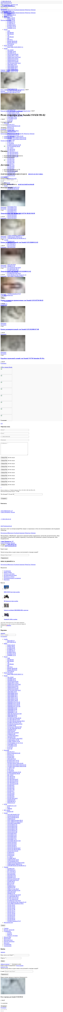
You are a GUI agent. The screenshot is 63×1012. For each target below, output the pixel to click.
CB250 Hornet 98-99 (12, 681)
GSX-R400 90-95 (12, 833)
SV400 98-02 (10, 852)
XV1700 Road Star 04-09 (14, 267)
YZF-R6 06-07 (11, 916)
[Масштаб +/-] (6, 1009)
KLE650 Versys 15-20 (13, 134)
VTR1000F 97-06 (12, 117)
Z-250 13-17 (10, 142)
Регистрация (19, 965)
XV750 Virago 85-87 (12, 899)
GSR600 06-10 (11, 819)
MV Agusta (7, 183)
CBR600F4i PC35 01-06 (13, 706)
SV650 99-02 (14, 70)
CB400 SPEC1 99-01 (13, 683)
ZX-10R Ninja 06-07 (12, 152)
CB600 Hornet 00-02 (12, 686)
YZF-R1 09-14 (11, 911)
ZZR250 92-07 (11, 175)
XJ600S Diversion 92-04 (13, 890)
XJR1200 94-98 (11, 264)
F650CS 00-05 (11, 645)
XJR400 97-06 (11, 266)
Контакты (6, 579)
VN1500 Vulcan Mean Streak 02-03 (16, 137)
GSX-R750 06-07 (12, 218)
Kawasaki (6, 123)
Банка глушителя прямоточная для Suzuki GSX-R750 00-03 (22, 300)
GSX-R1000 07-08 (12, 829)
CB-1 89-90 (10, 677)
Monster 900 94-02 (12, 670)
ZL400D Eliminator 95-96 (14, 145)
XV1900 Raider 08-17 (13, 269)
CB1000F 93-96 (11, 678)
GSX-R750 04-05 (12, 216)
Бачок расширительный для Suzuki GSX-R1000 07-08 (20, 329)
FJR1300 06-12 (11, 870)
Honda (5, 675)
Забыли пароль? (5, 964)
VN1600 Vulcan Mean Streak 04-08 (16, 139)
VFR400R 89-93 (11, 729)
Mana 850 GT (11, 640)
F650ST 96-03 (11, 646)
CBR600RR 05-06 (12, 709)
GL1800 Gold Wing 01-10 (14, 722)
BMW (5, 643)
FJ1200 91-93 (10, 241)
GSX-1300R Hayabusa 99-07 (15, 821)
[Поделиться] (3, 1009)
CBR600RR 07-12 (12, 710)
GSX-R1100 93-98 (12, 832)
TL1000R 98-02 (11, 858)
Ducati (5, 656)
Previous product (5, 71)
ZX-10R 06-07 (11, 150)
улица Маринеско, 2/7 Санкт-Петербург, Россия (8, 511)
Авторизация (7, 946)
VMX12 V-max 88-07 (13, 889)
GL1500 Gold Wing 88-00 (14, 91)
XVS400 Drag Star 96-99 (14, 273)
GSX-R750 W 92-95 (12, 851)
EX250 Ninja (10, 129)
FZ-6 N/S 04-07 (11, 245)
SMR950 (9, 808)
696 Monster (10, 661)
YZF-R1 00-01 (11, 905)
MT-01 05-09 (10, 883)
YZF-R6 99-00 (11, 919)
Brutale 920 (10, 811)
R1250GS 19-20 (11, 653)
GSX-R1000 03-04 (12, 826)
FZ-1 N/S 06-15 (11, 244)
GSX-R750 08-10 (12, 846)
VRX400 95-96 (11, 737)
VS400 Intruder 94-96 (13, 859)
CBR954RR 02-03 (12, 716)
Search (3, 298)
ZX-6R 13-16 (10, 165)
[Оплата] (1, 627)
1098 (8, 658)
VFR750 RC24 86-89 (13, 732)
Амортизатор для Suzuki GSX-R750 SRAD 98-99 (18, 213)
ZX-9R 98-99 (10, 797)
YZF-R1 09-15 (11, 912)
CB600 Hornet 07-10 (12, 687)
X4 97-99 (9, 748)
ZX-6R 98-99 (10, 166)
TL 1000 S (10, 857)
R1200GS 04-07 (11, 652)
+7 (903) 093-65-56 (6, 519)
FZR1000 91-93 (11, 877)
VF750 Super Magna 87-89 (14, 727)
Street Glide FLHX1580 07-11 (15, 674)
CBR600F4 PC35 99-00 (13, 705)
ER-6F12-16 (10, 127)
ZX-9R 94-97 (10, 168)
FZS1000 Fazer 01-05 (13, 880)
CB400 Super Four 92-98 (14, 684)
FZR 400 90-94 (11, 247)
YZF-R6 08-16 (11, 918)
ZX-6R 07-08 (10, 162)
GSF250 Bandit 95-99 (13, 188)
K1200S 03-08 (11, 648)
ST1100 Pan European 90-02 (14, 724)
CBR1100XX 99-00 (12, 700)
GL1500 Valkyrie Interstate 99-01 (16, 721)
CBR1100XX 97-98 (12, 72)
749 (8, 662)
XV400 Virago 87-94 (12, 897)
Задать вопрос (8, 138)
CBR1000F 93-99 (12, 691)
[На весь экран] (4, 1009)
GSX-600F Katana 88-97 (13, 823)
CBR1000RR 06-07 (12, 694)
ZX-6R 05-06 (10, 161)
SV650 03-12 (10, 854)
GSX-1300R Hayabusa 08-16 (15, 820)
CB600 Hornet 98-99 (12, 689)
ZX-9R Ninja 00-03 (12, 798)
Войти (2, 961)
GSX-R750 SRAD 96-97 (14, 848)
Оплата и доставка (9, 136)
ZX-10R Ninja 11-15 (12, 782)
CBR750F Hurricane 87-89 (14, 713)
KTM (5, 804)
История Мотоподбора (10, 575)
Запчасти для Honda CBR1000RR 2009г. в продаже (16, 610)
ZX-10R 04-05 (11, 149)
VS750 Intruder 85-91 (13, 861)
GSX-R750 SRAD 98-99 (14, 849)
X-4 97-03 (10, 120)
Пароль (3, 958)
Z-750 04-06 (10, 143)
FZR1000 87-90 (11, 875)
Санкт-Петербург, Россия (8, 542)
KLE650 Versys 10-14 (13, 760)
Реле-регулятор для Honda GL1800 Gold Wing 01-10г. (15, 111)
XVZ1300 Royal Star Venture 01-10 (16, 275)
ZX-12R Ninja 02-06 (12, 783)
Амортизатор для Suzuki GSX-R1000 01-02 (16, 271)
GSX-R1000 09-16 (12, 830)
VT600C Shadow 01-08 (13, 741)
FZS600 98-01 (11, 881)
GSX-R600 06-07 (12, 210)
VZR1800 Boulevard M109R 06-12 (16, 238)
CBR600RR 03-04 (12, 708)
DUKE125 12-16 (11, 178)
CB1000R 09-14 (11, 680)
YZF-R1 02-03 (11, 906)
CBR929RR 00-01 (12, 715)
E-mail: (2, 971)
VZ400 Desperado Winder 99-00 (15, 862)
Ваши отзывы (8, 572)
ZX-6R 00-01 (10, 158)
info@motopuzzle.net (6, 2)
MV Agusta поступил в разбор (11, 601)
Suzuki (6, 185)
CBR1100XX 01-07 (12, 697)
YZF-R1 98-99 (11, 913)
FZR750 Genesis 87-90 (13, 878)
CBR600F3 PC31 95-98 (13, 703)
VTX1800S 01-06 (12, 118)
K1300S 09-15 (11, 651)
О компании (7, 571)
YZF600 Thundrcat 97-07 (14, 294)
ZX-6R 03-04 (10, 159)
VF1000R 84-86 (11, 725)
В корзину (3, 127)
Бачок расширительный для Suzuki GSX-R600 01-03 (19, 242)
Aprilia (6, 639)
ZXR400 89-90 (11, 172)
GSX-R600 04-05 (12, 209)
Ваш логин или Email (7, 955)
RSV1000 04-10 (11, 642)
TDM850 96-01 (11, 886)
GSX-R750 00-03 (12, 215)
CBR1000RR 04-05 (12, 693)
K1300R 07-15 (11, 649)
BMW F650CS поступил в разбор (12, 592)
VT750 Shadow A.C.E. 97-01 (15, 743)
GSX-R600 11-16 (11, 212)
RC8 (8, 807)
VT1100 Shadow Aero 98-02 (14, 738)
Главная (3, 70)
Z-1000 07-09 (10, 767)
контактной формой (26, 184)
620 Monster (10, 659)
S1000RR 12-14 (11, 655)
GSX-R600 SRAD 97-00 (14, 840)
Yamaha (6, 240)
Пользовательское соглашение (12, 578)
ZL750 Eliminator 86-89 (13, 146)
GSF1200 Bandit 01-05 (13, 187)
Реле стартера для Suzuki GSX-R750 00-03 (12, 89)
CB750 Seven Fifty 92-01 (14, 690)
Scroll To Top (4, 967)
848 (8, 665)
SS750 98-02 (10, 671)
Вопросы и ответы (9, 576)
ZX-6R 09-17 (10, 164)
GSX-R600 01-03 (12, 207)
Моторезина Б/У (8, 295)
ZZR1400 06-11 (11, 801)
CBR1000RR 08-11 (12, 69)
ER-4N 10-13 (10, 124)
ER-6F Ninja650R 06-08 (13, 126)
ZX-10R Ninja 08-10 (12, 153)
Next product (4, 92)
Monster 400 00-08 (12, 668)
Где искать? (4, 9)
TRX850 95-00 (11, 887)
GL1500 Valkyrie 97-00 (13, 92)
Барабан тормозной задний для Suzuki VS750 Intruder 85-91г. (23, 358)
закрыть (3, 633)
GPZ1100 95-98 (11, 131)
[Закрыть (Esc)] (1, 1009)
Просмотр (3, 207)
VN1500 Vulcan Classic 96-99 (15, 136)
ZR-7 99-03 (10, 147)
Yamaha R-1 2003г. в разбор (10, 619)
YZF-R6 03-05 (11, 915)
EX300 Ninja (10, 757)
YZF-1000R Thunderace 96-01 (15, 276)
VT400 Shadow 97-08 (13, 112)
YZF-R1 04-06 (11, 908)
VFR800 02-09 (11, 734)
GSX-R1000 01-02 (12, 824)
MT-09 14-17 (10, 884)
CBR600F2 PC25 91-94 (13, 702)
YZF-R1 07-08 (11, 909)
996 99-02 (10, 667)
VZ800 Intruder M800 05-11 (14, 237)
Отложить (3, 129)
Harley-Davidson (8, 672)
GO (2, 423)
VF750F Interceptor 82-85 (14, 728)
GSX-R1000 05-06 (12, 827)
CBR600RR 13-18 (12, 712)
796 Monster (10, 664)
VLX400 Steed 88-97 (13, 735)
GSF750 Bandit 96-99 (13, 817)
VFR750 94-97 (11, 731)
